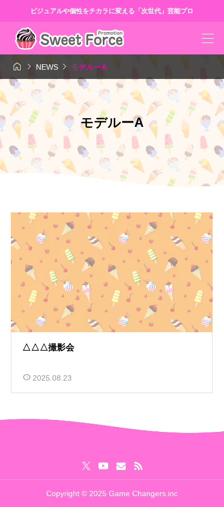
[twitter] (86, 465)
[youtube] (103, 466)
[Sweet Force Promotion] (69, 38)
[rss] (138, 466)
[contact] (121, 466)
